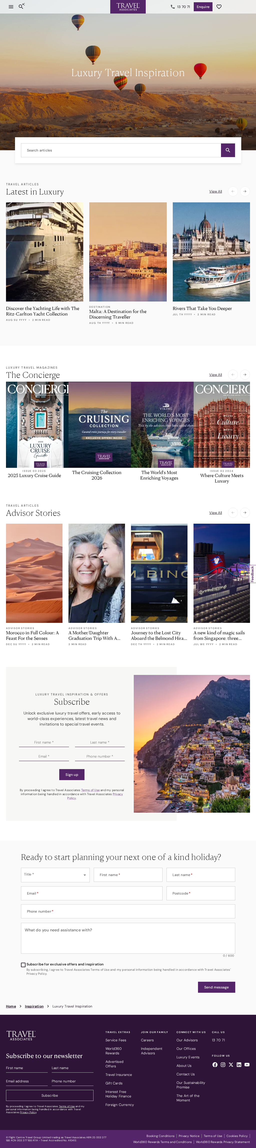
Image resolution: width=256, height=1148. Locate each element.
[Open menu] (11, 7)
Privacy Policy (28, 1112)
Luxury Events (188, 1057)
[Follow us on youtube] (247, 1065)
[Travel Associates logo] (21, 1041)
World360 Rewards (114, 1050)
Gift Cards (114, 1083)
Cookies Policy (237, 1136)
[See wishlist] (219, 6)
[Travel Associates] (128, 7)
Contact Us (185, 1074)
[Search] (21, 7)
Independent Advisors (151, 1050)
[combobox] (128, 150)
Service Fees (116, 1040)
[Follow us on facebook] (215, 1065)
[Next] (245, 191)
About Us (184, 1065)
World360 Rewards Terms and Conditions (162, 1142)
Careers (147, 1040)
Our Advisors (187, 1040)
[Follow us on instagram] (223, 1065)
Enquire (203, 7)
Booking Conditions (160, 1136)
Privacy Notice (189, 1136)
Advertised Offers (115, 1063)
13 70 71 (183, 7)
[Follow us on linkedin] (239, 1065)
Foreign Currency (120, 1104)
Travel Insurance (119, 1074)
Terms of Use (90, 790)
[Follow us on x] (231, 1065)
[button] (228, 150)
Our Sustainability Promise (191, 1084)
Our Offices (186, 1048)
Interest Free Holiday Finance (118, 1093)
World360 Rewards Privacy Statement (223, 1142)
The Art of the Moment (188, 1097)
